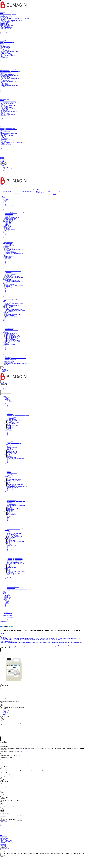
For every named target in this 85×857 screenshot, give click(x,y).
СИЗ (8, 517)
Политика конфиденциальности (6, 840)
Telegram (4, 175)
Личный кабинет (3, 821)
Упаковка (9, 532)
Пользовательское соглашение (6, 841)
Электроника (10, 580)
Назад (7, 397)
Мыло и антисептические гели (28, 642)
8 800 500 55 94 (4, 162)
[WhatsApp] (9, 626)
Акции (1, 823)
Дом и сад (9, 446)
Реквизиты (2, 830)
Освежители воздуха (38, 642)
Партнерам (2, 842)
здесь (21, 751)
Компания (7, 601)
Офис (8, 483)
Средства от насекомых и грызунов (65, 642)
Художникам (9, 566)
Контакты (2, 828)
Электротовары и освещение (13, 587)
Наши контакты (3, 839)
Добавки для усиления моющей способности (24, 645)
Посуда (8, 499)
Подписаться (18, 820)
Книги (8, 465)
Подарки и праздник (11, 493)
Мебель (8, 478)
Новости (2, 827)
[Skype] (11, 626)
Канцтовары (9, 456)
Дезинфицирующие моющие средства (7, 645)
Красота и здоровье (11, 470)
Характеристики (6, 710)
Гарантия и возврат (4, 838)
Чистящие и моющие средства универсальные (46, 646)
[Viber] (7, 626)
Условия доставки (4, 837)
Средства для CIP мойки (63, 645)
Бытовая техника (10, 432)
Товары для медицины (11, 524)
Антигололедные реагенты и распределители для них (11, 642)
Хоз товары (9, 544)
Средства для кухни (46, 642)
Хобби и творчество (11, 540)
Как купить (7, 595)
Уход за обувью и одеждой (77, 642)
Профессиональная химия (12, 425)
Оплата (4, 713)
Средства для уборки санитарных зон (16, 646)
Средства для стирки (54, 642)
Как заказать (5, 712)
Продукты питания (11, 513)
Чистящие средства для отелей (61, 646)
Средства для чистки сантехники (30, 646)
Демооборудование (11, 438)
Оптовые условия (3, 844)
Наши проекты (3, 845)
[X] (6, 626)
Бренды (1, 824)
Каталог (6, 398)
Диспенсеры (9, 553)
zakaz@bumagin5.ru (5, 172)
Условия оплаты (3, 836)
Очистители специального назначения (40, 645)
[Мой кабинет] (1, 385)
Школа (8, 570)
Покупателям (3, 833)
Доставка (4, 714)
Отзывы (4, 711)
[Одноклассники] (2, 626)
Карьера (2, 829)
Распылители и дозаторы (53, 645)
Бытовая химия (10, 414)
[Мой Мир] (4, 626)
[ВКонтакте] (1, 626)
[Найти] (1, 368)
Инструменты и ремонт (12, 451)
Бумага (8, 405)
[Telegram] (12, 626)
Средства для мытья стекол (73, 645)
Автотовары (9, 401)
